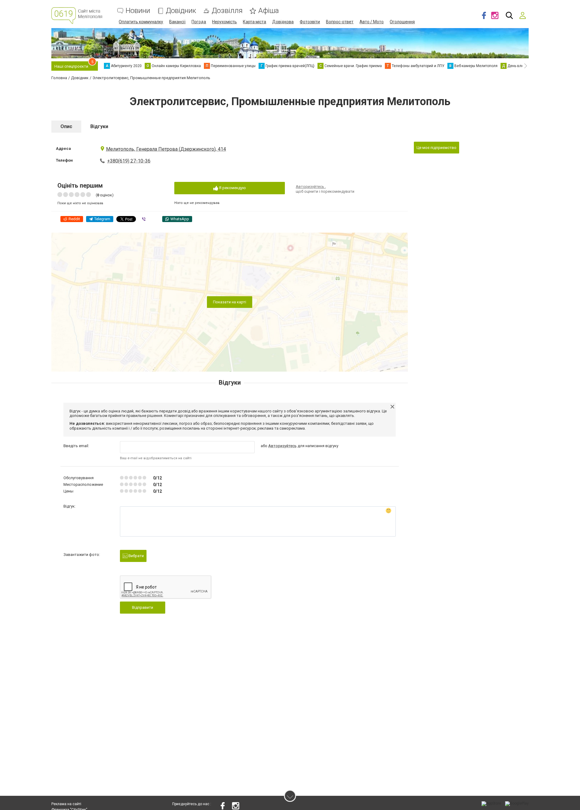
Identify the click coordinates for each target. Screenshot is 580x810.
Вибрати (135, 555)
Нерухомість (224, 21)
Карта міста (254, 21)
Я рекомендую (232, 188)
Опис (66, 126)
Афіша (268, 11)
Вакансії (177, 21)
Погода (199, 21)
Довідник (181, 11)
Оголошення (402, 21)
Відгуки (99, 126)
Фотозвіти (310, 21)
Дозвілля (227, 11)
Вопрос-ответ (339, 21)
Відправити (142, 607)
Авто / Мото (371, 21)
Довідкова (283, 21)
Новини (138, 11)
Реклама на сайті (66, 804)
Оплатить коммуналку (141, 21)
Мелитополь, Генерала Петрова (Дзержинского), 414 (166, 149)
